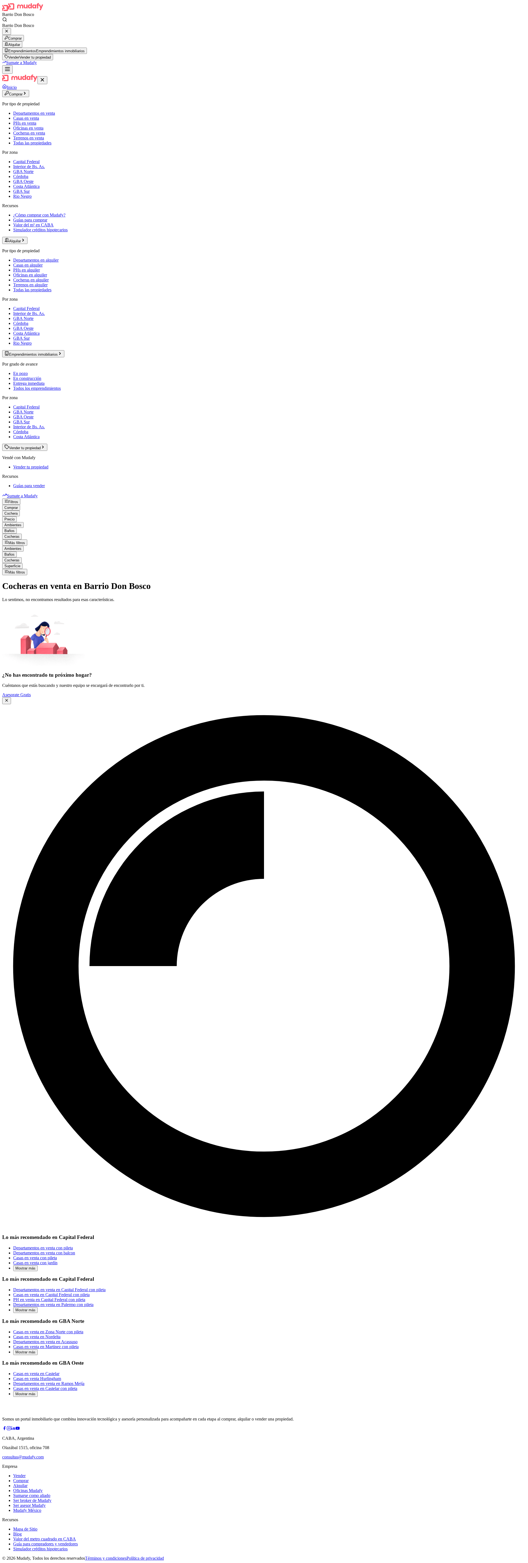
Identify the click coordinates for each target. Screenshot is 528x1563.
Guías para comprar (30, 220)
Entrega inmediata (29, 383)
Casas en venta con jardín (35, 1262)
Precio (9, 519)
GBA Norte (23, 171)
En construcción (27, 378)
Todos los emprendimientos (37, 388)
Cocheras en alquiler (31, 280)
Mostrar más (25, 1268)
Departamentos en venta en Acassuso (45, 1341)
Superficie (12, 566)
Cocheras (12, 536)
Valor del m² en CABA (33, 225)
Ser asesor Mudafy (29, 1505)
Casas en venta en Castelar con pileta (45, 1388)
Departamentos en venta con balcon (44, 1253)
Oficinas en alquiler (30, 275)
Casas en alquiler (28, 265)
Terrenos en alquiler (30, 285)
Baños (9, 531)
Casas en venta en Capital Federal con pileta (51, 1294)
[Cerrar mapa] (6, 700)
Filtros (13, 502)
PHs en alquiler (26, 270)
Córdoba (20, 176)
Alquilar (14, 45)
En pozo (20, 373)
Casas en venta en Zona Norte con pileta (48, 1331)
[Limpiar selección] (6, 31)
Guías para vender (29, 485)
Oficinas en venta (28, 128)
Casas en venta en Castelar (36, 1373)
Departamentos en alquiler (36, 260)
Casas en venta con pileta (35, 1257)
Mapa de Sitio (25, 1529)
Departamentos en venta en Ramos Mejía (48, 1383)
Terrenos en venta (28, 138)
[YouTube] (17, 1429)
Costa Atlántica (26, 186)
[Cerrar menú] (42, 80)
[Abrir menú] (7, 69)
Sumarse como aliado (31, 1495)
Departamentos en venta (34, 113)
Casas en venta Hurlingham (37, 1378)
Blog (17, 1534)
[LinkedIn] (13, 1429)
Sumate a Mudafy (21, 62)
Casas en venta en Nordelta (37, 1336)
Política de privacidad (145, 1558)
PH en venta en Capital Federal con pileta (49, 1299)
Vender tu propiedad (30, 467)
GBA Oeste (23, 181)
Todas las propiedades (32, 143)
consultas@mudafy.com (23, 1457)
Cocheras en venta (29, 133)
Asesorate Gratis (16, 694)
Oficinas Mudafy (28, 1490)
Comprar (15, 38)
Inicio (12, 87)
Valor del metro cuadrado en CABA (44, 1539)
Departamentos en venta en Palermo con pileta (53, 1304)
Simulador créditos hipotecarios (40, 229)
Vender (19, 1475)
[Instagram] (9, 1429)
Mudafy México (27, 1510)
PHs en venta (24, 123)
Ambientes (12, 525)
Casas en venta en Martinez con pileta (46, 1346)
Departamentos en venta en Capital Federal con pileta (59, 1289)
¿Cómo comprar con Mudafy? (39, 215)
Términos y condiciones (106, 1558)
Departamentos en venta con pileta (43, 1248)
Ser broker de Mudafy (32, 1500)
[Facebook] (4, 1429)
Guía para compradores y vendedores (45, 1544)
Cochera (11, 513)
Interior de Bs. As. (29, 166)
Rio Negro (22, 196)
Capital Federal (26, 161)
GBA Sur (21, 191)
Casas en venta (26, 118)
